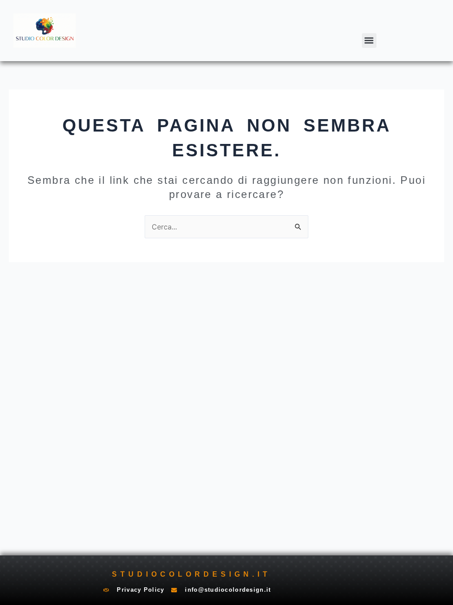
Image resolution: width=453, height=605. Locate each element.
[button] (369, 40)
